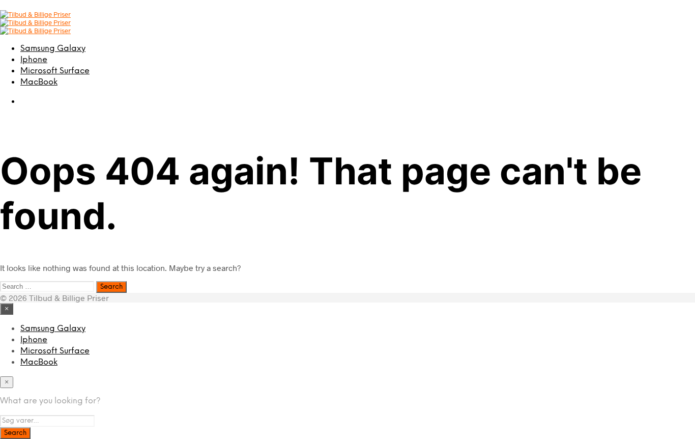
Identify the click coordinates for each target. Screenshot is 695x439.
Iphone (33, 60)
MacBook (38, 82)
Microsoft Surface (55, 71)
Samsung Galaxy (52, 48)
